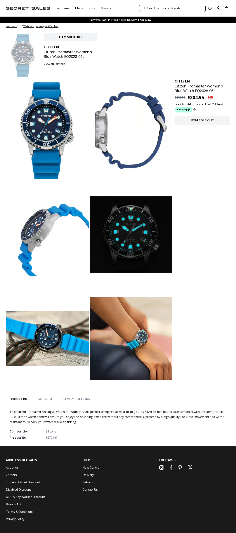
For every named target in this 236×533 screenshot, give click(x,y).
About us (12, 467)
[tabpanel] (118, 424)
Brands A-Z (13, 504)
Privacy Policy (15, 519)
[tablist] (49, 399)
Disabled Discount (18, 490)
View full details (54, 64)
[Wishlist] (210, 8)
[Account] (218, 8)
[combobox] (172, 8)
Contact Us (90, 490)
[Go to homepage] (28, 8)
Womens (63, 8)
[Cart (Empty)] (226, 8)
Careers (11, 475)
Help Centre (91, 467)
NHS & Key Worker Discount (25, 497)
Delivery (88, 475)
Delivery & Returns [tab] (76, 399)
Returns (88, 482)
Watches (28, 26)
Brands (106, 8)
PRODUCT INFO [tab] (20, 399)
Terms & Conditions (19, 512)
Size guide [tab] (45, 399)
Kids (92, 8)
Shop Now (144, 20)
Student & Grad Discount (23, 482)
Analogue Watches (47, 26)
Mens (79, 8)
